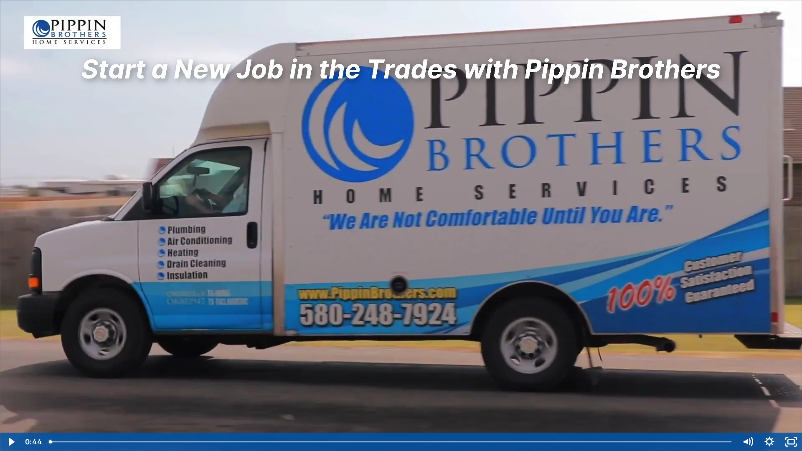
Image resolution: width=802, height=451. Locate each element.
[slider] (391, 442)
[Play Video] (11, 442)
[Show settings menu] (769, 442)
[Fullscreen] (791, 442)
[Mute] (748, 442)
